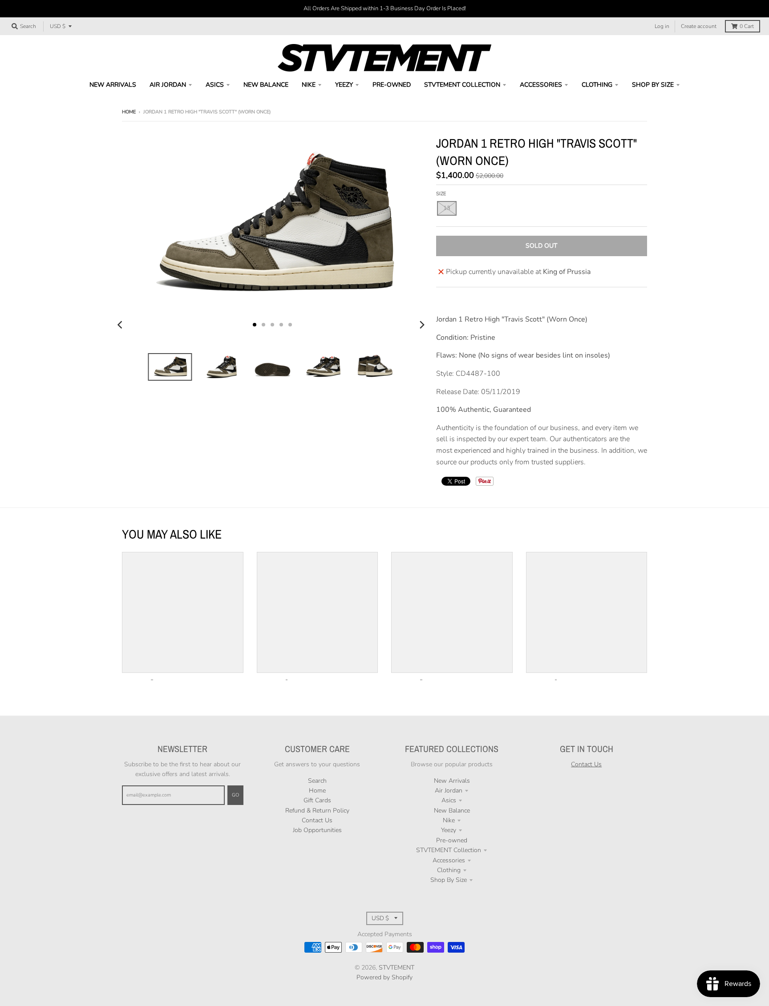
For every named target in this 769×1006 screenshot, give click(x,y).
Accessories (449, 860)
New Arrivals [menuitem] (112, 84)
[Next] (422, 324)
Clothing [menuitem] (597, 84)
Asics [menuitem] (215, 84)
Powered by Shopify (384, 977)
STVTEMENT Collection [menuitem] (462, 84)
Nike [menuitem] (309, 84)
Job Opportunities (317, 830)
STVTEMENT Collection (448, 850)
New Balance (452, 810)
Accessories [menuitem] (541, 84)
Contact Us (317, 820)
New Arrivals (452, 781)
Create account (698, 26)
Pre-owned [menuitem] (391, 84)
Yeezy (448, 830)
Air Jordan (448, 790)
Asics (448, 800)
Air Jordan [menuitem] (168, 84)
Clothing (449, 870)
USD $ (57, 26)
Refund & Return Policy (317, 810)
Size (441, 193)
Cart (747, 26)
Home (129, 112)
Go (235, 795)
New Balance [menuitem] (265, 84)
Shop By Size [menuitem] (653, 84)
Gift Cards (317, 800)
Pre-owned (451, 840)
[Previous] (121, 324)
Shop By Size (448, 880)
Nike (449, 820)
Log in (662, 26)
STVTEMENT (396, 967)
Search (317, 781)
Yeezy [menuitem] (344, 84)
